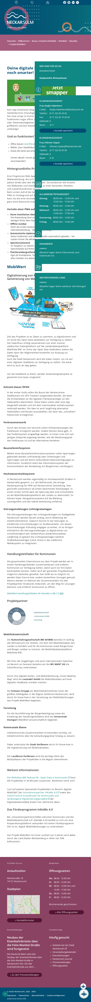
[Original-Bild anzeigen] (41, 309)
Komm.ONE (21, 998)
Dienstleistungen (60, 955)
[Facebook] (64, 2)
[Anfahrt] (17, 2)
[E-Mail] (48, 2)
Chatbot (81, 994)
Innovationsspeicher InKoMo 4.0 (40, 792)
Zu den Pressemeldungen (25, 975)
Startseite (11, 41)
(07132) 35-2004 (58, 150)
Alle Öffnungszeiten (67, 912)
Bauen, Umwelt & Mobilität (44, 41)
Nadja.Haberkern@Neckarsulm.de (66, 109)
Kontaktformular (25, 920)
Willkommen (24, 41)
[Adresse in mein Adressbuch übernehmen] (62, 131)
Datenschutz (24, 995)
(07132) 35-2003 (58, 113)
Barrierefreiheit (38, 995)
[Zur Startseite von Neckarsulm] (30, 20)
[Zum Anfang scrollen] (5, 994)
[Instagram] (69, 2)
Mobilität (63, 41)
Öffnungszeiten (60, 965)
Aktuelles (73, 41)
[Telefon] (33, 2)
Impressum (11, 995)
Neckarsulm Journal (62, 958)
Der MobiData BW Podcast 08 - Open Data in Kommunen (37, 777)
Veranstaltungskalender (64, 952)
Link (26, 144)
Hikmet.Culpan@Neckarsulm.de (65, 146)
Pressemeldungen (61, 962)
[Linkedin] (73, 2)
